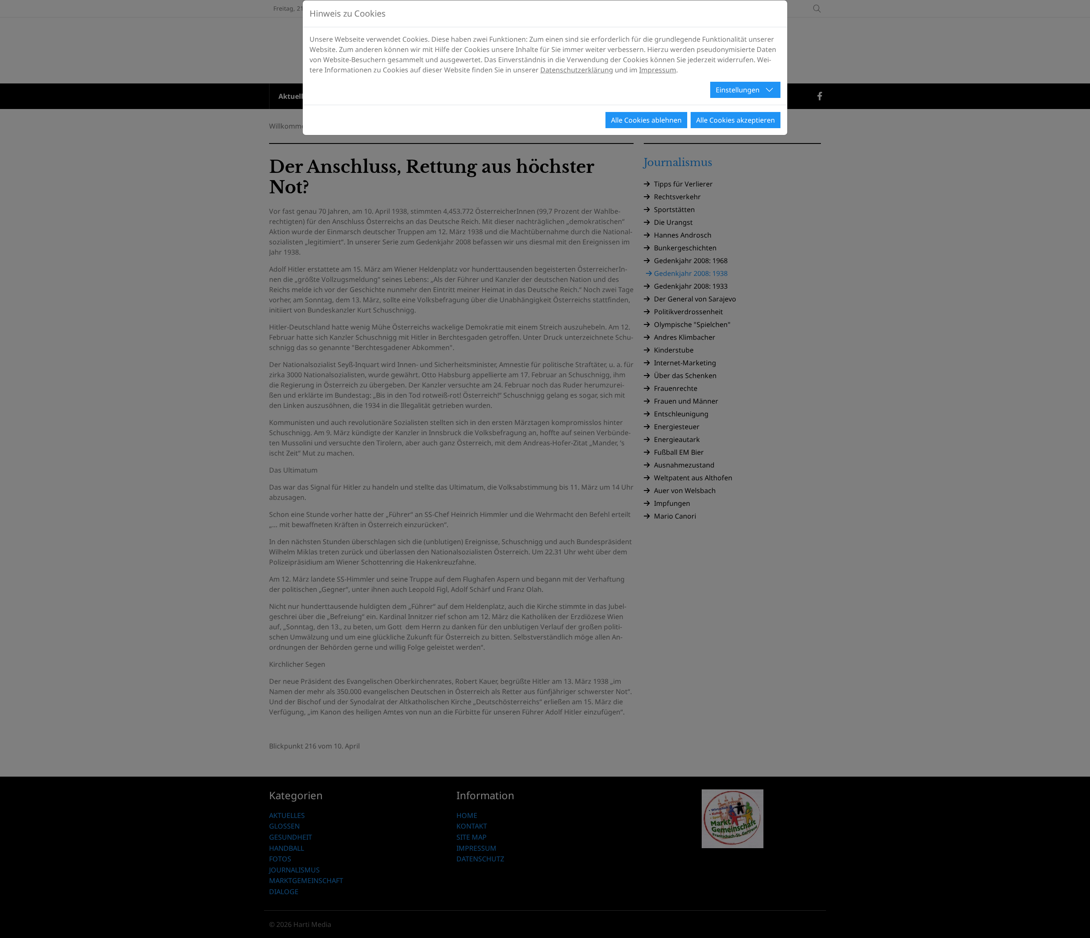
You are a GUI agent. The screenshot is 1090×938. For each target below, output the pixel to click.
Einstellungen (738, 90)
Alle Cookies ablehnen (646, 120)
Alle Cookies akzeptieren (735, 120)
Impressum (657, 70)
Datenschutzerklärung (576, 70)
